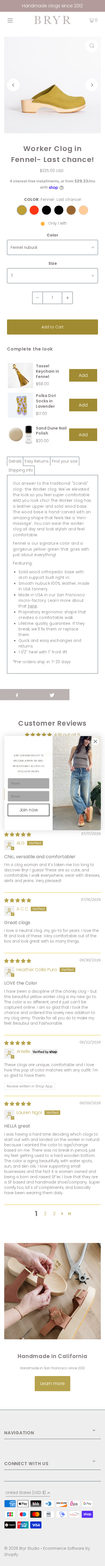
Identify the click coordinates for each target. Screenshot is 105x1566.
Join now (28, 810)
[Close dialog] (95, 741)
